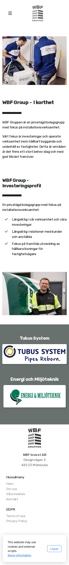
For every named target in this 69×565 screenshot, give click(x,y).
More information (19, 555)
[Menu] (10, 13)
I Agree (54, 549)
